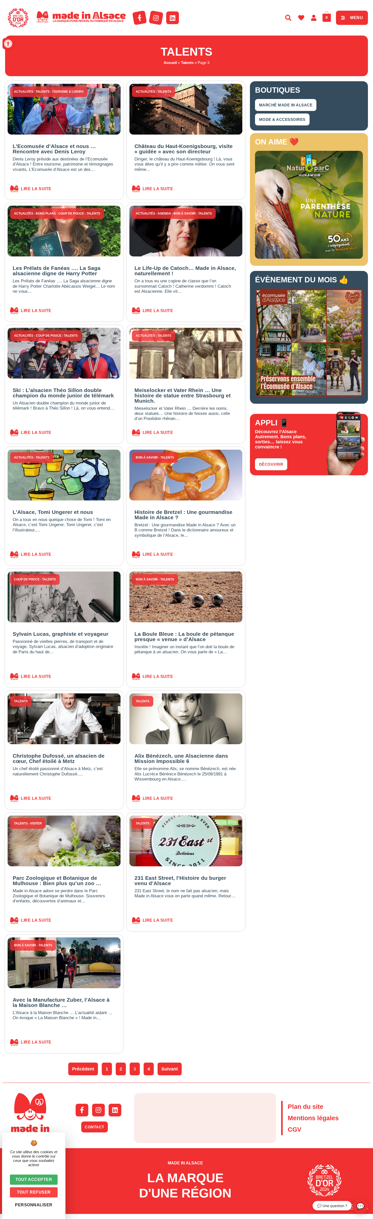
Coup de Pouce (71, 213)
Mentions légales (313, 1118)
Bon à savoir (185, 213)
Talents (187, 62)
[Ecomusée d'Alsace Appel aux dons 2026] (309, 395)
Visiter (36, 823)
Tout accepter (33, 1179)
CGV (294, 1129)
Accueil (170, 62)
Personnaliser (34, 1205)
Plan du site (305, 1106)
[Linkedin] (172, 17)
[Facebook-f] (139, 17)
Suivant (169, 1068)
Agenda (164, 213)
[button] (8, 43)
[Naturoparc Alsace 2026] (309, 257)
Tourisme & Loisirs (68, 91)
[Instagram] (156, 17)
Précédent (83, 1068)
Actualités (23, 91)
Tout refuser (34, 1192)
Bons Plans (46, 213)
